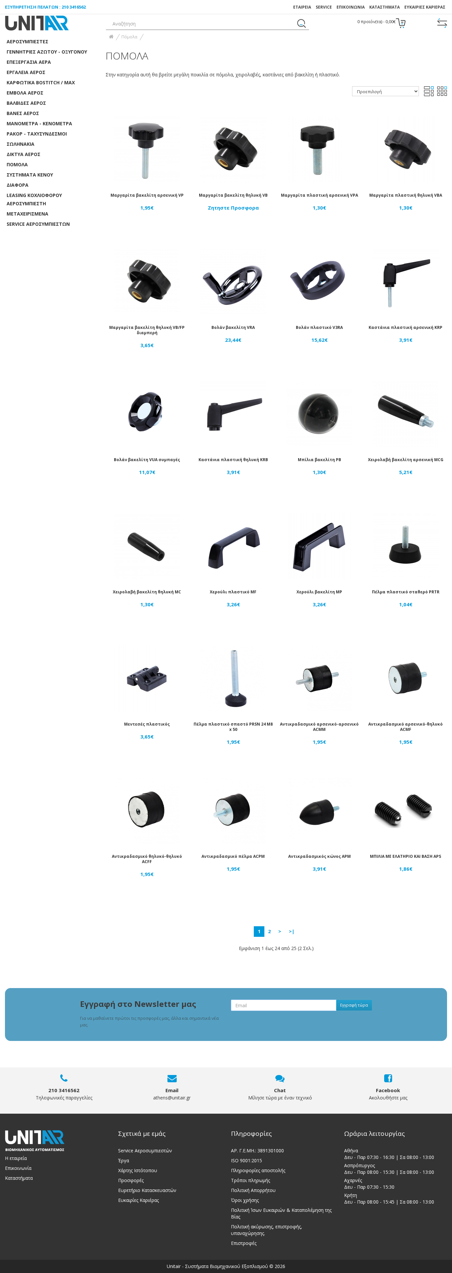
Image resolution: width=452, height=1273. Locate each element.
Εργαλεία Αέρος (26, 72)
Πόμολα (17, 164)
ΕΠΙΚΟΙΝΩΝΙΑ (351, 7)
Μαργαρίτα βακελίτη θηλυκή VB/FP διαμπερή (147, 330)
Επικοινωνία (18, 1168)
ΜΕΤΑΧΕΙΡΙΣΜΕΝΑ (27, 214)
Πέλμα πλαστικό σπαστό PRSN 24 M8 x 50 (233, 726)
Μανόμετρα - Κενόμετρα (39, 123)
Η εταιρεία (16, 1158)
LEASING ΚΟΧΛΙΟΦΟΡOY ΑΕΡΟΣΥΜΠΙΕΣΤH (34, 199)
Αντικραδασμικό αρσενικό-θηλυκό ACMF (405, 726)
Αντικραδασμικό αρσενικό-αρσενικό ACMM (319, 726)
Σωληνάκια (20, 144)
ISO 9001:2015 (246, 1160)
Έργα (123, 1160)
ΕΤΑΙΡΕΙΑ (302, 7)
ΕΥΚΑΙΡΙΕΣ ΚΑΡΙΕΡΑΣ (424, 7)
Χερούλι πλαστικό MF (233, 592)
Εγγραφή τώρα (354, 1005)
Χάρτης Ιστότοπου (137, 1170)
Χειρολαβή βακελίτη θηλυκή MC (147, 592)
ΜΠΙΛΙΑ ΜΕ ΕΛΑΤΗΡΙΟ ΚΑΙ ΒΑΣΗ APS (405, 856)
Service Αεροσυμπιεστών (145, 1150)
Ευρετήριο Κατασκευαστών (147, 1190)
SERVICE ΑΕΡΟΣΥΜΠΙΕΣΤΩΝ (38, 224)
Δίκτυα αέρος (23, 154)
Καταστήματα (384, 7)
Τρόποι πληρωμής (250, 1180)
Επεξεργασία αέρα (29, 62)
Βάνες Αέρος (23, 113)
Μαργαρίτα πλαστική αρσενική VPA (319, 195)
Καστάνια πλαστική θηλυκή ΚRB (233, 459)
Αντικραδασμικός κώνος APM (319, 856)
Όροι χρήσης (245, 1200)
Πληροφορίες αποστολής (258, 1170)
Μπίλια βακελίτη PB (319, 459)
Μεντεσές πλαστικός (147, 724)
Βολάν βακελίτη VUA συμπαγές (147, 459)
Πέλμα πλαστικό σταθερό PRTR (405, 592)
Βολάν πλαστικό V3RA (319, 327)
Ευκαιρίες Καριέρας (138, 1200)
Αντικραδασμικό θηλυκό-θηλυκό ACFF (147, 859)
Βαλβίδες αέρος (26, 103)
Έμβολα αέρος (25, 93)
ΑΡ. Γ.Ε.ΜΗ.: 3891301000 (257, 1150)
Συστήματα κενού (30, 175)
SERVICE (324, 7)
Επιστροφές (243, 1243)
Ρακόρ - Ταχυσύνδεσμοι (37, 134)
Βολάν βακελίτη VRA (233, 327)
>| (291, 931)
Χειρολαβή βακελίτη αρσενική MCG (405, 459)
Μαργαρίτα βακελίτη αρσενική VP (147, 195)
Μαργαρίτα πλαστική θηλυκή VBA (405, 195)
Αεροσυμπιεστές (27, 41)
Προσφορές (131, 1180)
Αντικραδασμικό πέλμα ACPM (233, 856)
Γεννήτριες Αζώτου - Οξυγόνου (47, 52)
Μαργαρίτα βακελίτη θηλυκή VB (233, 195)
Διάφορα (17, 185)
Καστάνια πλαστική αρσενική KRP (405, 327)
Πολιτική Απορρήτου (253, 1190)
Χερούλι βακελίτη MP (319, 592)
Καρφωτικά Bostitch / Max (41, 82)
